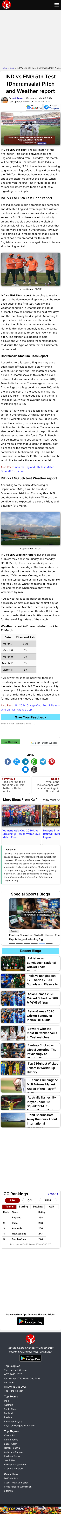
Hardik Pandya (12, 1447)
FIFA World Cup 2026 (15, 1386)
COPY (35, 769)
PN (52, 761)
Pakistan (8, 1417)
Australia (8, 1404)
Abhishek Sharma (13, 1452)
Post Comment (10, 742)
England (8, 1413)
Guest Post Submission (16, 1482)
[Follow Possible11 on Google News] (34, 108)
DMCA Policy (11, 1478)
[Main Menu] (56, 4)
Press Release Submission (18, 1486)
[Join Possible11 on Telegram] (51, 108)
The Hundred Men (13, 1390)
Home (4, 68)
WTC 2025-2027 (13, 1374)
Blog (12, 68)
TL (44, 761)
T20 (12, 1200)
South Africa (10, 1409)
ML (26, 769)
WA (35, 761)
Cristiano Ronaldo (13, 1468)
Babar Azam (10, 1443)
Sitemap (8, 1490)
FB (9, 761)
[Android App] (30, 1361)
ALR (51, 1206)
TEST (48, 1200)
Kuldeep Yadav (12, 1456)
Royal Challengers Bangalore (19, 1425)
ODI (29, 1200)
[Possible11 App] (30, 1324)
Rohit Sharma (11, 1439)
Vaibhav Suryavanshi (15, 1464)
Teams (9, 1206)
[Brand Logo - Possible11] (30, 1343)
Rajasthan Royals (13, 1421)
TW (17, 761)
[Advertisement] (30, 37)
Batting (23, 1206)
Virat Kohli (9, 1435)
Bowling (38, 1206)
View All (53, 1193)
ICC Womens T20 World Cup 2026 (22, 1378)
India (6, 1400)
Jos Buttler (9, 1460)
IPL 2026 (9, 1382)
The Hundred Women (15, 1370)
